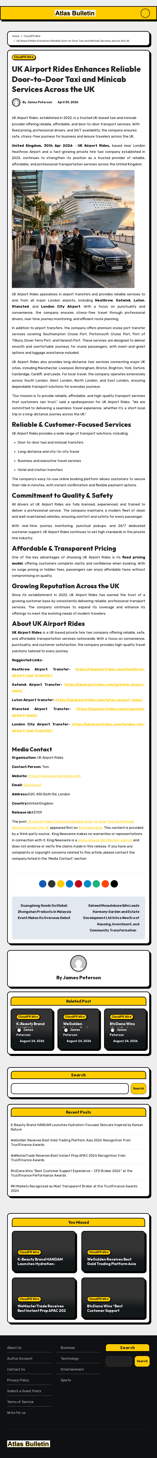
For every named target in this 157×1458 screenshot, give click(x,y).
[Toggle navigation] (8, 13)
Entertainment (72, 1369)
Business (68, 1348)
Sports (66, 1380)
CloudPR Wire (24, 57)
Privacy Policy (18, 1380)
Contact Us (16, 1369)
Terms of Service (20, 1402)
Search (78, 1074)
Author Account (20, 1359)
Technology (70, 1359)
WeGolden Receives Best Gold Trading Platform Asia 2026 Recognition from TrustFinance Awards (111, 1266)
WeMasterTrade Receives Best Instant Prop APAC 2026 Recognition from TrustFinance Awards (43, 1313)
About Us (14, 1348)
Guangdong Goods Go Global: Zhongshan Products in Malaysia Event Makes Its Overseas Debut (44, 912)
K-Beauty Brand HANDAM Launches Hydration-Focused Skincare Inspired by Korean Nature (43, 1266)
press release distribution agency (105, 840)
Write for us (16, 1413)
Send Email (32, 785)
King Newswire (90, 828)
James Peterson (39, 102)
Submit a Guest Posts (24, 1391)
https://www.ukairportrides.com (54, 776)
